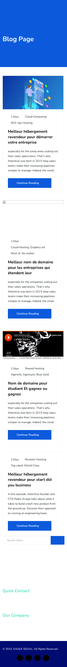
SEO (13, 123)
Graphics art (37, 247)
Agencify (16, 374)
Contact (11, 629)
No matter (28, 253)
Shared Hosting (34, 368)
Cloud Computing (36, 117)
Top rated (17, 465)
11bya (14, 117)
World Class (32, 465)
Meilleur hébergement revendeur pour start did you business (30, 480)
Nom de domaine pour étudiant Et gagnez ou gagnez (27, 389)
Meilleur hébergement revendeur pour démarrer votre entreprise (30, 137)
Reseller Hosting (35, 459)
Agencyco (29, 374)
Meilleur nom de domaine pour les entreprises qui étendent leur (30, 267)
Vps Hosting (24, 123)
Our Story (12, 623)
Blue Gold (42, 374)
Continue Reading (28, 183)
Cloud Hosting (20, 247)
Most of (15, 253)
